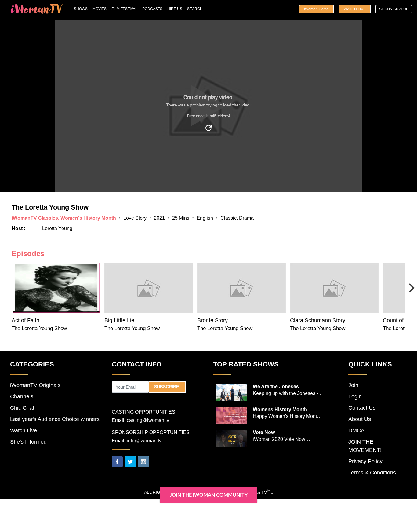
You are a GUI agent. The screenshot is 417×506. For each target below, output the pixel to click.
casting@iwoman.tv (148, 420)
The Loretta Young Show (39, 328)
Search (195, 9)
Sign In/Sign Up (393, 9)
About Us (359, 419)
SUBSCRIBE (167, 386)
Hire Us (174, 9)
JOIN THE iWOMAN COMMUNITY (209, 495)
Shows (81, 9)
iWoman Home (316, 9)
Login (355, 396)
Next (406, 284)
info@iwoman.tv (144, 440)
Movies (99, 9)
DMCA (356, 430)
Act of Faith (25, 320)
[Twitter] (130, 461)
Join (353, 385)
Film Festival (124, 9)
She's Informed (28, 442)
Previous (11, 287)
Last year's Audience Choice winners (55, 419)
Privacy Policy (365, 461)
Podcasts (152, 9)
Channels (21, 396)
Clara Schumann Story (317, 320)
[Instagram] (143, 461)
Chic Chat (22, 408)
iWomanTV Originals (35, 385)
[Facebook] (117, 461)
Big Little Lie (119, 320)
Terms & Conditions (372, 473)
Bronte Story (212, 320)
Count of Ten (398, 320)
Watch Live (355, 9)
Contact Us (361, 408)
